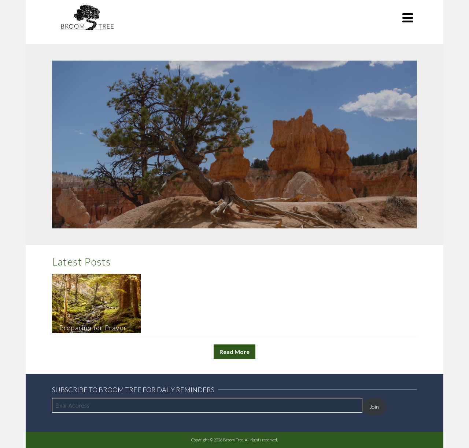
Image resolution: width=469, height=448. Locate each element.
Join (374, 407)
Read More (234, 351)
